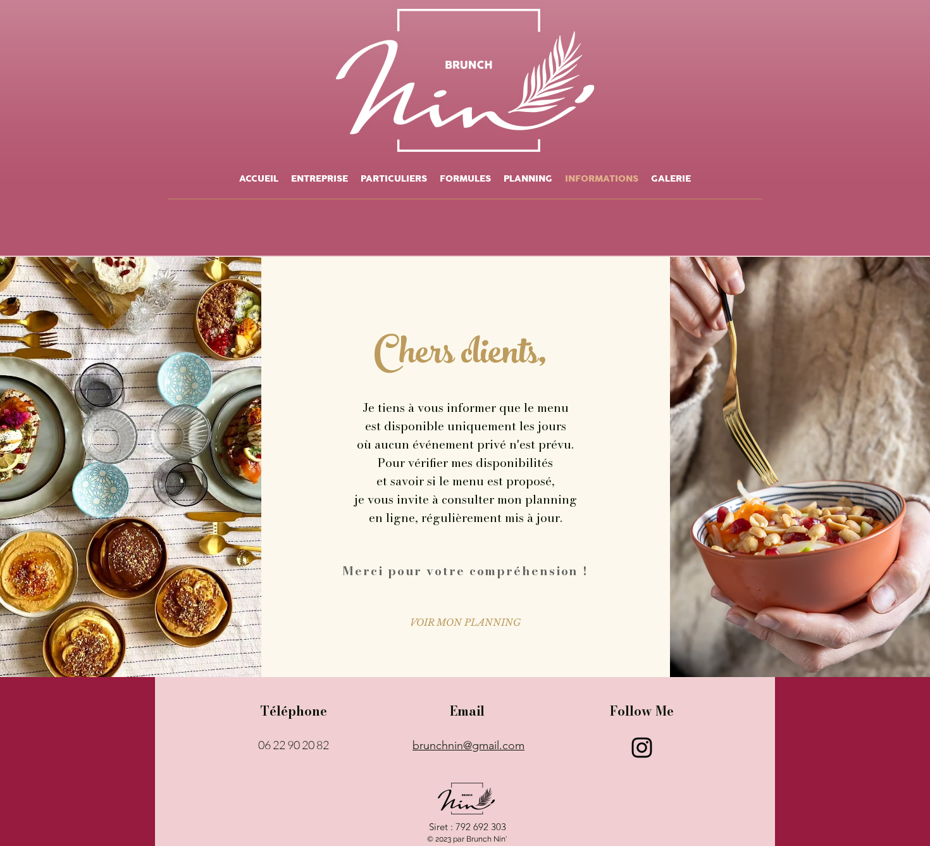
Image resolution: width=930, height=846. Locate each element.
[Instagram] (641, 747)
